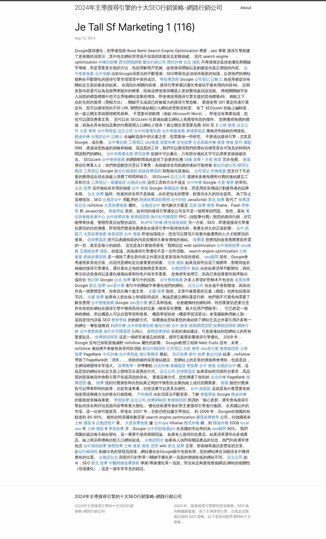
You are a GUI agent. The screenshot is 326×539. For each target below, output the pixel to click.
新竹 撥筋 (243, 142)
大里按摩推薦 (115, 205)
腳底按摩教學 (207, 417)
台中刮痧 (178, 199)
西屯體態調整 (130, 62)
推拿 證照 (150, 445)
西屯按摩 (142, 153)
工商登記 (136, 142)
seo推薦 (152, 142)
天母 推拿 (213, 159)
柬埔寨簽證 (195, 130)
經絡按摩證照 (95, 256)
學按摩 (192, 365)
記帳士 (216, 79)
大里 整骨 (88, 130)
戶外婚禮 (144, 394)
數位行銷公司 (154, 62)
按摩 (100, 382)
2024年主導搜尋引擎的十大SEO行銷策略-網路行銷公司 (148, 7)
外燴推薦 (218, 170)
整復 (224, 382)
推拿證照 (115, 233)
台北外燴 (161, 365)
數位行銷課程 (125, 170)
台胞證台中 (100, 136)
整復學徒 (116, 211)
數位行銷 (162, 325)
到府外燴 (118, 325)
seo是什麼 (116, 285)
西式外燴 (174, 62)
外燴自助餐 (108, 62)
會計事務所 (148, 354)
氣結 (195, 268)
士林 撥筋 (83, 422)
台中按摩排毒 (117, 216)
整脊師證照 (140, 216)
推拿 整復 (225, 142)
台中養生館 (117, 142)
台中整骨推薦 (113, 159)
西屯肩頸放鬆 (175, 222)
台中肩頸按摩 (228, 245)
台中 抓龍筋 (200, 388)
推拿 (247, 159)
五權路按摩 (89, 251)
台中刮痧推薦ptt (161, 428)
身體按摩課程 (158, 331)
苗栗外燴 (167, 142)
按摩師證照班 (224, 325)
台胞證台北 (108, 457)
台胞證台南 (136, 182)
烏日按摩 (180, 354)
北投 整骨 (191, 348)
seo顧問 (211, 256)
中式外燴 (110, 354)
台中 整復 (140, 188)
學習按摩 (121, 400)
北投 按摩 (197, 205)
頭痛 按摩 (192, 159)
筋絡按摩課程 (149, 170)
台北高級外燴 (204, 142)
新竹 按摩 (197, 354)
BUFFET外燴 (152, 222)
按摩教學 (125, 365)
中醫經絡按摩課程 (124, 463)
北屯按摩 (184, 142)
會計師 (93, 279)
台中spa (161, 422)
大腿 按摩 (156, 291)
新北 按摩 (216, 199)
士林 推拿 (227, 125)
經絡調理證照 (200, 325)
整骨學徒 (119, 319)
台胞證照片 (180, 268)
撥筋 (104, 251)
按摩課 (198, 239)
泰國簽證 (118, 182)
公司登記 (202, 79)
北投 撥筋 (176, 262)
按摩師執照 (156, 400)
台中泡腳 (102, 73)
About (245, 7)
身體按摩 (115, 445)
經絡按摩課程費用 (154, 199)
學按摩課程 (169, 79)
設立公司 (125, 130)
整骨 (211, 205)
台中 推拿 (179, 325)
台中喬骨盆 (106, 130)
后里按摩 (242, 279)
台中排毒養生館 (147, 130)
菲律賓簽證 (96, 239)
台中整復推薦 (173, 130)
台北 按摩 (83, 188)
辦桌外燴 (82, 136)
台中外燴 (194, 182)
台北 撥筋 (192, 62)
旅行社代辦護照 (164, 216)
